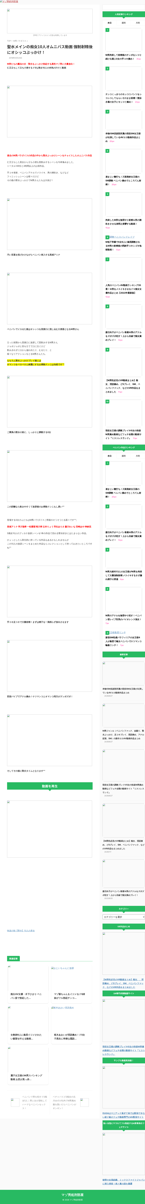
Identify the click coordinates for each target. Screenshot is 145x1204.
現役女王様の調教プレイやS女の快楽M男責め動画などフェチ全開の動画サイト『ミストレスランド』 (123, 434)
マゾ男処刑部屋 (72, 1195)
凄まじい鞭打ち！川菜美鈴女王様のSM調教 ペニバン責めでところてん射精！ (123, 180)
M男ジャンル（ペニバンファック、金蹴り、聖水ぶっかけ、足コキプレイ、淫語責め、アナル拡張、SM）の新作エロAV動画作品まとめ (123, 735)
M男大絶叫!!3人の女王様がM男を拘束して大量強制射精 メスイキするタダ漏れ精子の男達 (123, 575)
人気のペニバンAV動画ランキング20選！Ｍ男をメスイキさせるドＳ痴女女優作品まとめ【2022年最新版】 (123, 289)
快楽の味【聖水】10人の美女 (21, 930)
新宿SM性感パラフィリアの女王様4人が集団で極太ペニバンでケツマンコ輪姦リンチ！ (123, 641)
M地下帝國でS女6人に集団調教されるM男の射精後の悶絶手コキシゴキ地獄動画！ (123, 246)
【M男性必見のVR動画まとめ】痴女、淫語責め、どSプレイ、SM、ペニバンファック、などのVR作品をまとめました (124, 845)
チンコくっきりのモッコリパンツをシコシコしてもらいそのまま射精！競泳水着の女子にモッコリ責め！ (123, 98)
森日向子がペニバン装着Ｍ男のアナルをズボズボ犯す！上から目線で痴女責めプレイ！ (123, 336)
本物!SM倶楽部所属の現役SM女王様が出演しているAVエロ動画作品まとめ (123, 137)
